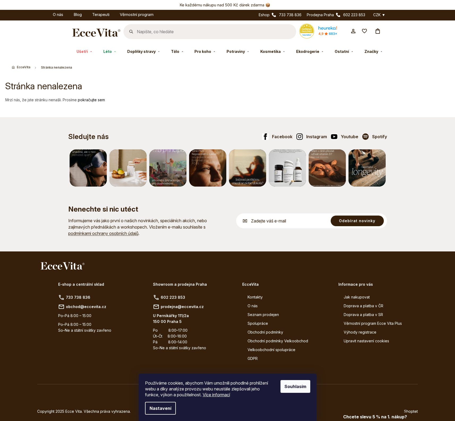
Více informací (216, 394)
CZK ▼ (379, 15)
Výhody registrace (360, 332)
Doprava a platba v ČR (363, 306)
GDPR (253, 358)
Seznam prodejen (263, 314)
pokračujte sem (91, 100)
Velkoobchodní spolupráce (271, 349)
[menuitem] (42, 13)
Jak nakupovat (357, 297)
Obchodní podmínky (265, 332)
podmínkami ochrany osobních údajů (103, 233)
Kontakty (255, 297)
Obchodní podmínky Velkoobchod (278, 341)
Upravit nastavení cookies (366, 341)
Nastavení (160, 408)
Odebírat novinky (357, 220)
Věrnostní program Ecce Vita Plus (373, 323)
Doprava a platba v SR (363, 314)
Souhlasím (295, 386)
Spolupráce (258, 323)
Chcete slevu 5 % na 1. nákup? (375, 416)
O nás (253, 306)
